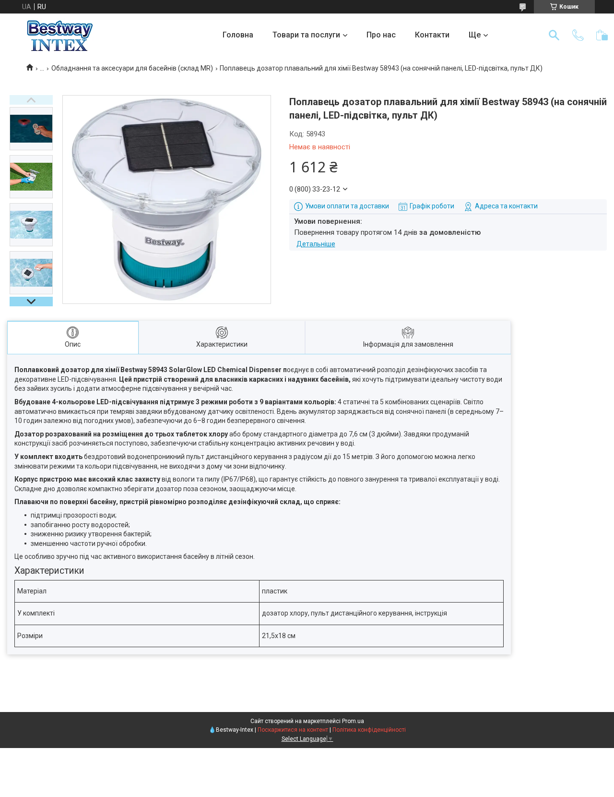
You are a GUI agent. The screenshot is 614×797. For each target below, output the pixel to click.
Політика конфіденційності (369, 729)
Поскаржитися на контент (293, 729)
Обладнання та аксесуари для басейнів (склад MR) (132, 68)
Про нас (381, 34)
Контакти (432, 34)
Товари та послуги (306, 34)
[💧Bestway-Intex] (60, 35)
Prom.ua (353, 721)
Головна (238, 34)
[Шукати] (554, 35)
